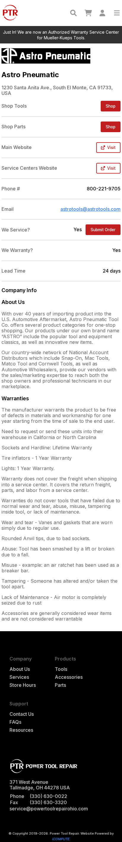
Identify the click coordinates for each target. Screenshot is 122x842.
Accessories (69, 677)
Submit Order (103, 229)
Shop (110, 106)
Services (19, 677)
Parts (60, 685)
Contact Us (21, 714)
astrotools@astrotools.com (90, 209)
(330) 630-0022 (48, 796)
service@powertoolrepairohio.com (48, 809)
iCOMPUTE (60, 839)
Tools (61, 669)
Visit (111, 147)
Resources (21, 730)
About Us (19, 669)
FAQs (15, 722)
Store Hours (22, 685)
